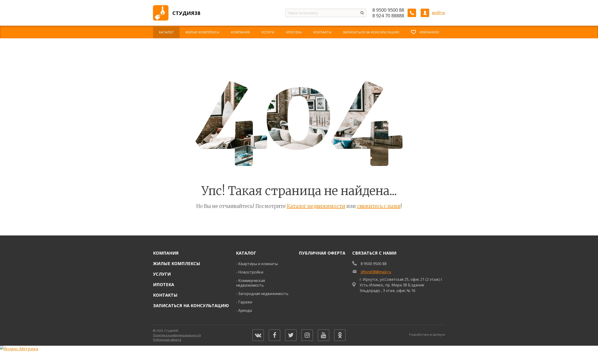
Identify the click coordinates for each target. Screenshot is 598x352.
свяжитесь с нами (379, 206)
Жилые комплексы (176, 263)
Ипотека (163, 284)
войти (438, 12)
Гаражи (245, 302)
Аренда (245, 310)
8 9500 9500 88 (388, 10)
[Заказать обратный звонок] (412, 13)
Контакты (165, 295)
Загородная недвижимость (263, 293)
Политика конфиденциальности (177, 335)
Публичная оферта (322, 253)
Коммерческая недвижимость (250, 283)
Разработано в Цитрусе (427, 334)
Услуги (162, 274)
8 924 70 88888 (388, 15)
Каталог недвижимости (316, 206)
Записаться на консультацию (191, 305)
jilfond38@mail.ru (376, 271)
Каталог (246, 253)
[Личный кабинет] (425, 13)
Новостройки (250, 272)
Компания (166, 253)
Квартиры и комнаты (258, 263)
